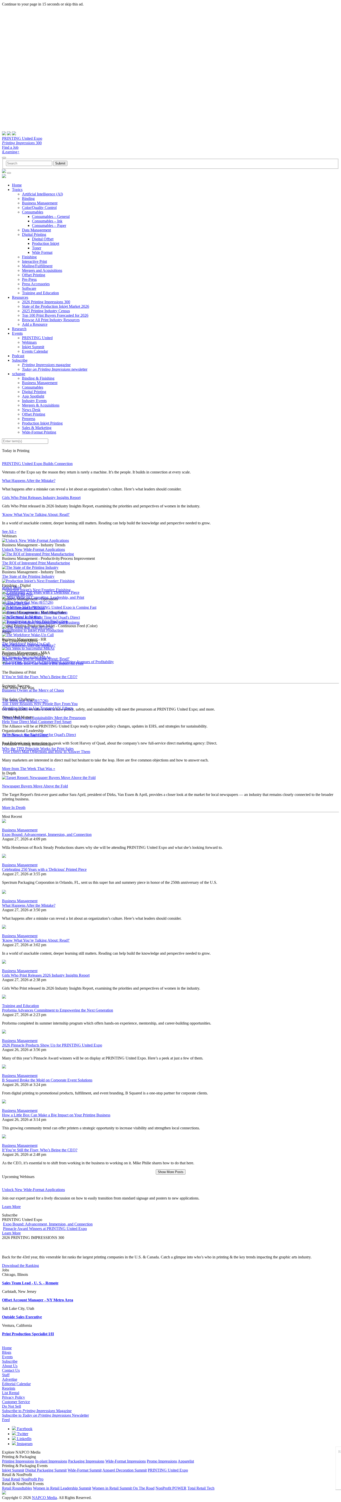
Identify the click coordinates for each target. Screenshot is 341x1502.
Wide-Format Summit (85, 1470)
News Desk (31, 410)
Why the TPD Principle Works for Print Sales (38, 749)
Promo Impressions (162, 1461)
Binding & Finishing (38, 378)
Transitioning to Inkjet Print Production (32, 630)
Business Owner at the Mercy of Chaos (33, 690)
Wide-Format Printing (39, 432)
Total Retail (11, 1479)
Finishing (29, 257)
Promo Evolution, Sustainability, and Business (43, 622)
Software (29, 288)
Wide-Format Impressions (125, 1461)
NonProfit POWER (171, 1488)
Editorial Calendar (16, 1384)
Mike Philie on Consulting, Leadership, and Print (45, 597)
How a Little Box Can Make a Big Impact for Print (43, 663)
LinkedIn (23, 1439)
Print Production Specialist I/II (28, 1334)
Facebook (24, 1429)
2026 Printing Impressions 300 (46, 302)
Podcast (18, 356)
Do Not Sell (11, 1406)
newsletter (54, 369)
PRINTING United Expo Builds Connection (37, 463)
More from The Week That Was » (28, 768)
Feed (6, 1420)
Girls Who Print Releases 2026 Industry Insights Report (46, 975)
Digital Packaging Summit (46, 1470)
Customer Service (16, 1402)
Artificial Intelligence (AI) (42, 194)
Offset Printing (33, 275)
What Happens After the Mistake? (28, 480)
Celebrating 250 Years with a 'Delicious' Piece (43, 592)
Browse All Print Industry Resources (51, 320)
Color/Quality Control (39, 207)
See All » (9, 531)
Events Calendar (35, 351)
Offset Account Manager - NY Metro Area (37, 1300)
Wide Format (42, 252)
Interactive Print (34, 261)
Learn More (11, 1206)
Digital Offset (42, 239)
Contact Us (11, 1370)
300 (22, 143)
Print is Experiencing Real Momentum (37, 612)
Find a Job (10, 147)
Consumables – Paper (49, 225)
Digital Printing (34, 234)
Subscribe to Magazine (37, 1411)
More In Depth (13, 807)
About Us (9, 1366)
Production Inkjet (45, 243)
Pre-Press (29, 279)
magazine (46, 365)
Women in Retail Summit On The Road (123, 1488)
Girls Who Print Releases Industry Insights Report (41, 497)
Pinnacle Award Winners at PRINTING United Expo (45, 1228)
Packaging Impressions (86, 1461)
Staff (5, 1375)
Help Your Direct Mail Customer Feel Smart (36, 722)
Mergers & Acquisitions (40, 405)
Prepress (28, 419)
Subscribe (19, 360)
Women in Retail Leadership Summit (62, 1488)
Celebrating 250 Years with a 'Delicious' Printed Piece (44, 869)
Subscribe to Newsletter (45, 1415)
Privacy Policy (13, 1397)
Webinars (29, 342)
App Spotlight (33, 396)
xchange (18, 374)
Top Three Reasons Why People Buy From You (40, 704)
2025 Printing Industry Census (46, 311)
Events (17, 333)
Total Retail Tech (200, 1488)
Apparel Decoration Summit (124, 1470)
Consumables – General (51, 216)
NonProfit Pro (32, 1479)
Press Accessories (36, 284)
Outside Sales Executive (22, 1317)
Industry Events (34, 401)
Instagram (24, 1444)
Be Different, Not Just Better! (25, 735)
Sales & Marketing (36, 428)
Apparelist (186, 1461)
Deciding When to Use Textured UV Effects (38, 708)
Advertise (9, 1379)
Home (17, 185)
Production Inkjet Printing (42, 423)
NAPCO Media (44, 1498)
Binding (28, 198)
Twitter (22, 1434)
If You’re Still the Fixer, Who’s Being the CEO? (39, 677)
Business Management (39, 203)
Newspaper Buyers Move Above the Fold (35, 786)
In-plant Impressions (51, 1461)
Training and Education (40, 293)
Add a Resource (34, 324)
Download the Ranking (20, 1265)
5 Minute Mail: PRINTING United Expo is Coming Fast (51, 607)
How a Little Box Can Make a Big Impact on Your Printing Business (56, 1115)
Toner (36, 248)
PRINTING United (37, 338)
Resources (20, 297)
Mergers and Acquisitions (42, 270)
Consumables (32, 212)
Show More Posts (170, 1172)
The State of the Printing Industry (28, 576)
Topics (17, 189)
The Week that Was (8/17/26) (30, 602)
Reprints (8, 1388)
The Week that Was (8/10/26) (30, 627)
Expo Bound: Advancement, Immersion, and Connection (47, 834)
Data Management (36, 230)
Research (19, 329)
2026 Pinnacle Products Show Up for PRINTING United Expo (52, 1045)
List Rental (10, 1393)
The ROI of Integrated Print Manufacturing (36, 563)
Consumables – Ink (47, 221)
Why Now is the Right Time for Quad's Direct (43, 617)
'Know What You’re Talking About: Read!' (36, 514)
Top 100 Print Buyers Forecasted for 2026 (55, 315)
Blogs (6, 1352)
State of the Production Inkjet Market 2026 (55, 306)
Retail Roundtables (17, 1488)
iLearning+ (10, 152)
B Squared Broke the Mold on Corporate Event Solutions (47, 1080)
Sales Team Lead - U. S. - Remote (30, 1283)
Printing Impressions (18, 1461)
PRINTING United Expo (22, 138)
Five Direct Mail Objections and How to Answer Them (46, 752)
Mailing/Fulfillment (37, 266)
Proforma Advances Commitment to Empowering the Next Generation (57, 1010)
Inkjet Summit (33, 347)
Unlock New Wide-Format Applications (33, 549)
